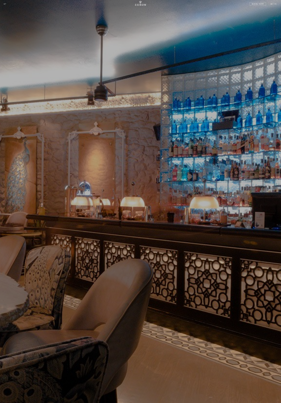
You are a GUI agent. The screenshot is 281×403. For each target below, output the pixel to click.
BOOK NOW (258, 4)
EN (271, 4)
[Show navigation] (5, 4)
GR (275, 4)
